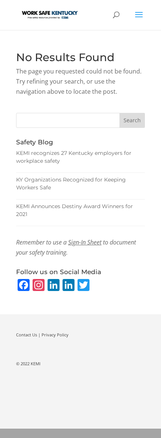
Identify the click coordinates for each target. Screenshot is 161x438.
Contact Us (26, 335)
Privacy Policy (55, 335)
